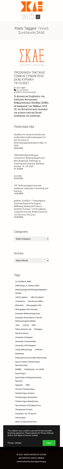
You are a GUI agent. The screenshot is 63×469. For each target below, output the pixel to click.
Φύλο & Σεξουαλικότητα (26, 422)
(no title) (18, 176)
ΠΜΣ (28, 385)
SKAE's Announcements (26, 92)
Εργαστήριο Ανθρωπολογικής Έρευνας (28, 379)
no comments (23, 90)
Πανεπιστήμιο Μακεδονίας (27, 401)
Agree (49, 443)
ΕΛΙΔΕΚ (18, 369)
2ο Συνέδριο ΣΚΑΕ (23, 281)
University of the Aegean (25, 345)
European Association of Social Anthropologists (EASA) (28, 319)
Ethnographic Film (34, 305)
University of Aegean (24, 337)
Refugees (38, 329)
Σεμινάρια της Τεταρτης (25, 413)
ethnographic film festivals (26, 309)
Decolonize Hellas (35, 301)
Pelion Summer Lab (23, 329)
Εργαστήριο (20, 373)
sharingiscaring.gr (38, 461)
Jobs (17, 325)
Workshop (19, 354)
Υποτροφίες (20, 418)
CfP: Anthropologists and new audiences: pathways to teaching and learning (31, 188)
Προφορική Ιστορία (23, 409)
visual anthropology (23, 349)
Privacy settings (14, 443)
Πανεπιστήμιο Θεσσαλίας (26, 397)
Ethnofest (19, 305)
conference (20, 301)
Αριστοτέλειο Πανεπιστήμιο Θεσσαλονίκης (27, 363)
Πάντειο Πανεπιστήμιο (25, 389)
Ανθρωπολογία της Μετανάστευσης (31, 358)
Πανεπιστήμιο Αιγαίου (25, 393)
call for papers (21, 297)
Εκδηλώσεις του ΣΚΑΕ (34, 369)
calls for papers (37, 297)
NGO (34, 325)
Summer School (21, 333)
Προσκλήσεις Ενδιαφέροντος (28, 405)
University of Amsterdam (25, 341)
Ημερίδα (19, 385)
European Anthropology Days (27, 313)
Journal (26, 325)
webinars (39, 349)
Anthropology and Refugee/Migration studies (31, 291)
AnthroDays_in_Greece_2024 (27, 285)
